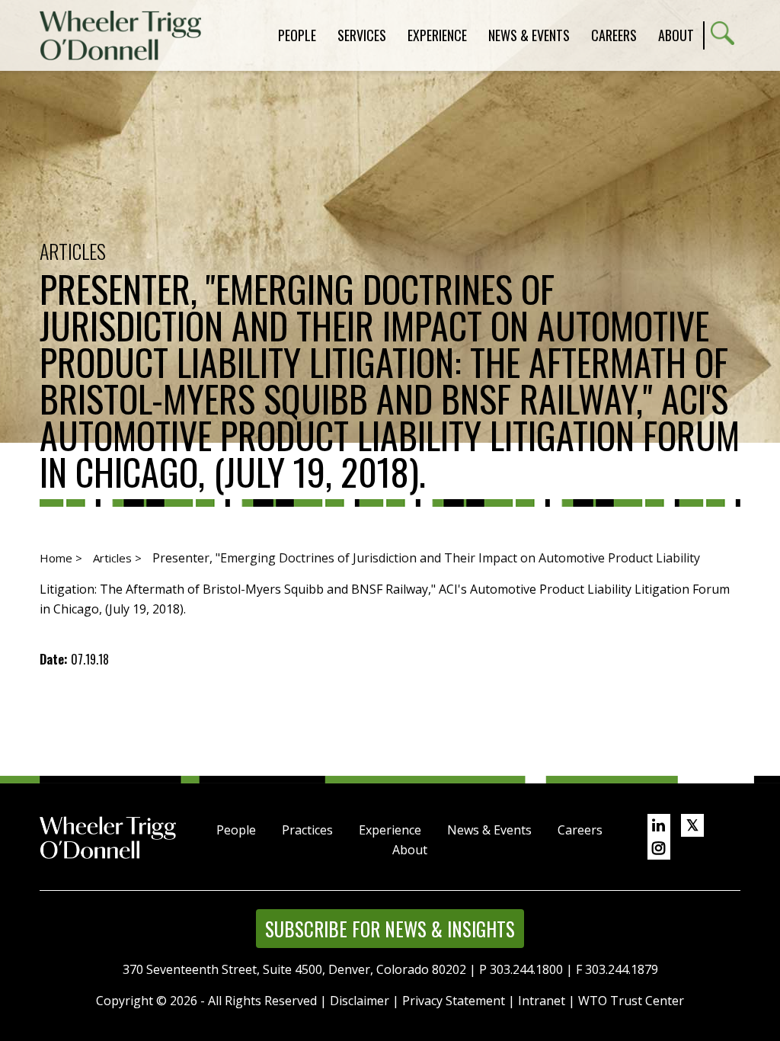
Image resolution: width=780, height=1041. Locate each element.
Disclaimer (359, 1000)
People (236, 830)
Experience (390, 830)
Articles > (117, 557)
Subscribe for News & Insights (390, 928)
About (676, 35)
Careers (580, 830)
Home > (61, 557)
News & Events (489, 830)
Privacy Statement (453, 1000)
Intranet (541, 1000)
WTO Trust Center (631, 1000)
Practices (307, 830)
